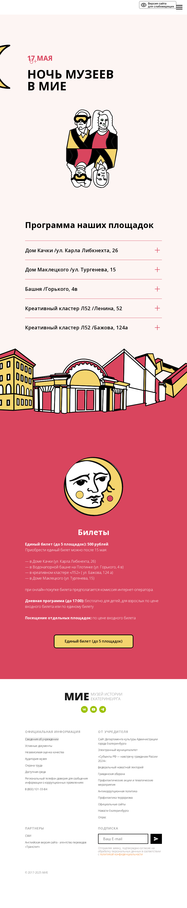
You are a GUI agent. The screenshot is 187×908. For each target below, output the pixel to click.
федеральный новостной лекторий (120, 767)
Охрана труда (33, 765)
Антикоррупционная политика (117, 791)
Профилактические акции (115, 780)
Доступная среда (35, 772)
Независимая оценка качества (44, 752)
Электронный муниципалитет (118, 750)
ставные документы (39, 746)
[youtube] (93, 712)
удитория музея (37, 759)
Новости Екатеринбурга (113, 811)
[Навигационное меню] (179, 7)
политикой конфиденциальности (121, 854)
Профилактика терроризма (115, 798)
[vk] (84, 712)
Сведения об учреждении (42, 739)
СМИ (28, 836)
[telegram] (102, 712)
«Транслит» (32, 847)
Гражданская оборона (111, 774)
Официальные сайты (112, 804)
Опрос (102, 817)
